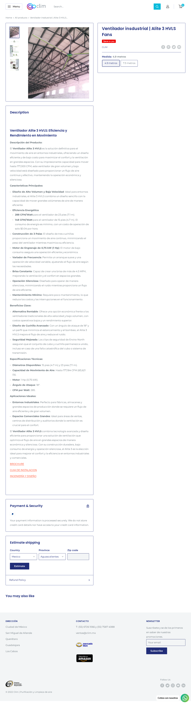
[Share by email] (179, 47)
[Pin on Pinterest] (168, 47)
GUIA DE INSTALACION (23, 470)
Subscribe (156, 650)
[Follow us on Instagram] (173, 685)
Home (9, 17)
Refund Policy (17, 580)
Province (44, 550)
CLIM (104, 47)
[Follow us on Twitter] (167, 685)
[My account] (167, 6)
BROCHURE (17, 464)
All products (21, 17)
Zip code (72, 550)
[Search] (157, 6)
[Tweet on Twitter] (174, 47)
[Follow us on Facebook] (162, 685)
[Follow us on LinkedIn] (183, 685)
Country (15, 550)
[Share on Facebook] (163, 47)
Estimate (19, 566)
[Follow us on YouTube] (178, 685)
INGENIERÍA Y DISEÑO (23, 476)
